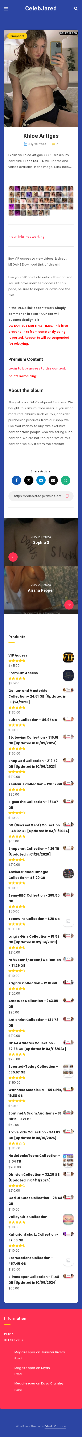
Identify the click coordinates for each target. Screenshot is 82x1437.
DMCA (9, 1334)
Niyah (45, 1368)
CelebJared (41, 8)
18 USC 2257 (13, 1340)
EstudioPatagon (55, 1426)
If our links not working (26, 237)
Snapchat (17, 36)
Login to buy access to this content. (37, 368)
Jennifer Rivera (53, 1352)
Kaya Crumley (52, 1383)
